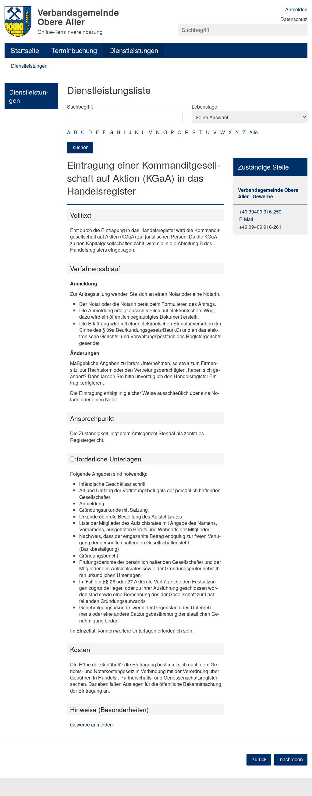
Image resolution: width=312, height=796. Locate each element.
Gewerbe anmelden (91, 724)
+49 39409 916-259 (260, 211)
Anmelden (296, 9)
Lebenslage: (205, 106)
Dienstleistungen (133, 50)
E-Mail (245, 219)
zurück (259, 759)
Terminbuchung (74, 50)
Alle (253, 132)
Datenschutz (293, 19)
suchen (81, 147)
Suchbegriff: (80, 106)
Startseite (25, 50)
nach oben (291, 759)
